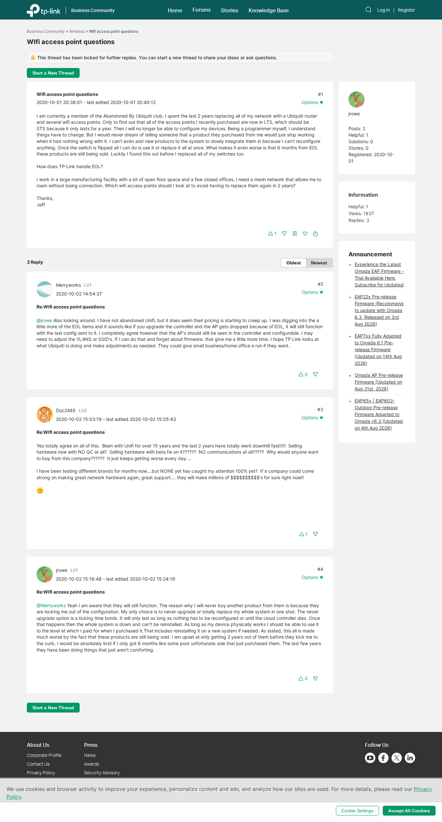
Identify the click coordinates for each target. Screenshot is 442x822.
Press (90, 744)
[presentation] (45, 289)
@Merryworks (51, 605)
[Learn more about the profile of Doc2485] (46, 414)
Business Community (46, 31)
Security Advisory (102, 772)
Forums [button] (202, 9)
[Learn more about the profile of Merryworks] (46, 288)
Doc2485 (66, 410)
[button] (175, 9)
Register (406, 10)
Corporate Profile (44, 755)
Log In (383, 10)
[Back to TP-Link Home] (44, 9)
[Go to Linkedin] (410, 758)
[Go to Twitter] (397, 758)
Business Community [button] (93, 10)
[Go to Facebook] (383, 758)
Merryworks (68, 285)
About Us (38, 744)
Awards (91, 764)
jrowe (61, 570)
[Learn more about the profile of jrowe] (46, 573)
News (89, 755)
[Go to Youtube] (370, 758)
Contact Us (38, 764)
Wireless (76, 31)
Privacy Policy (41, 772)
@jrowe (44, 320)
